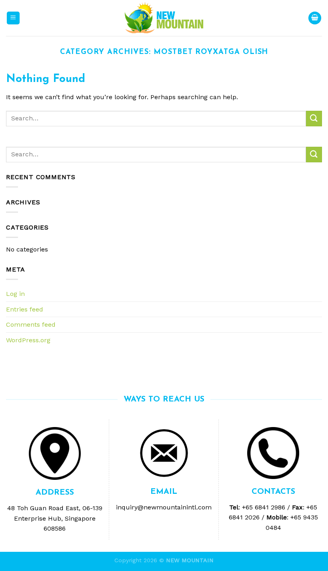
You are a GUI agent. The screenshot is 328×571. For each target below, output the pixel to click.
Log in (15, 293)
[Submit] (314, 118)
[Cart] (314, 18)
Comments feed (31, 324)
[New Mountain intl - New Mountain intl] (164, 18)
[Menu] (13, 18)
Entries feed (24, 309)
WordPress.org (28, 340)
